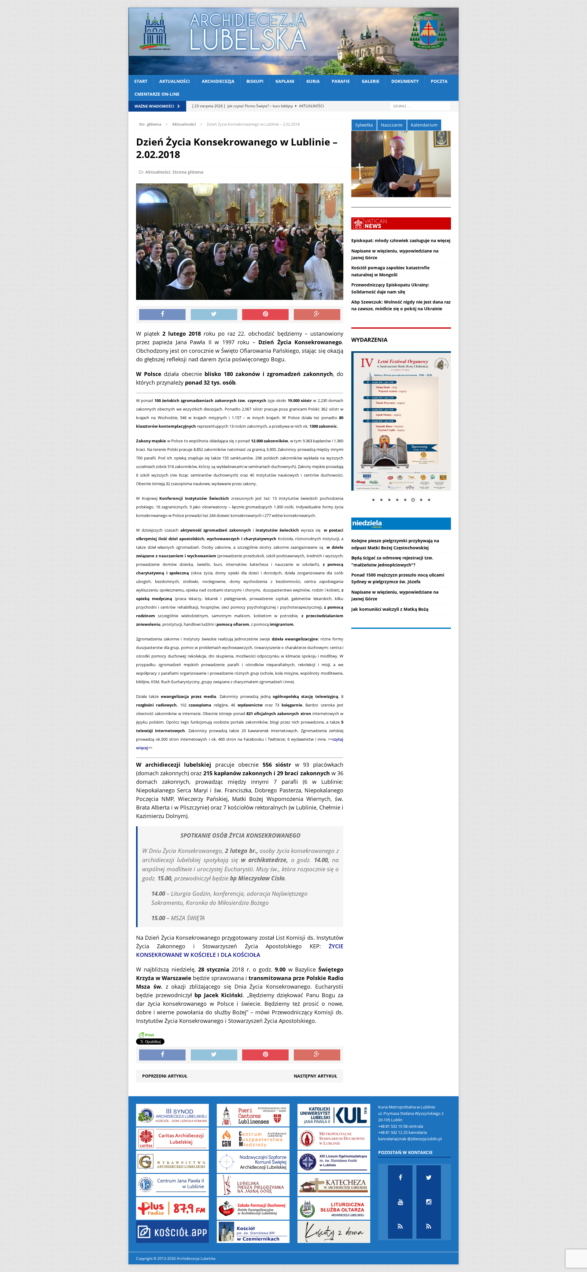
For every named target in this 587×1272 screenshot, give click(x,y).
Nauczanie (392, 125)
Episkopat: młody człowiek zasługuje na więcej (400, 240)
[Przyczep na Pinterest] (265, 314)
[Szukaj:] (420, 106)
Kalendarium (424, 125)
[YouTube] (400, 1202)
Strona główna (187, 172)
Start (140, 81)
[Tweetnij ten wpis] (214, 314)
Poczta (439, 81)
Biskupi (255, 81)
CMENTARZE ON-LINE (157, 94)
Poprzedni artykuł (164, 1076)
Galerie (370, 81)
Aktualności (174, 81)
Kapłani (284, 81)
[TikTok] (400, 1226)
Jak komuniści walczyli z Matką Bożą (389, 609)
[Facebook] (400, 1177)
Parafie (341, 81)
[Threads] (428, 1226)
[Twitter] (428, 1177)
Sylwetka (364, 125)
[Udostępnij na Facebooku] (162, 314)
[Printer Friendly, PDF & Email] (146, 1034)
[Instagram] (428, 1202)
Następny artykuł (315, 1076)
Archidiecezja (218, 81)
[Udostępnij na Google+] (317, 314)
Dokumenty (405, 81)
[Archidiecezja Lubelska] (293, 41)
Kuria (313, 81)
